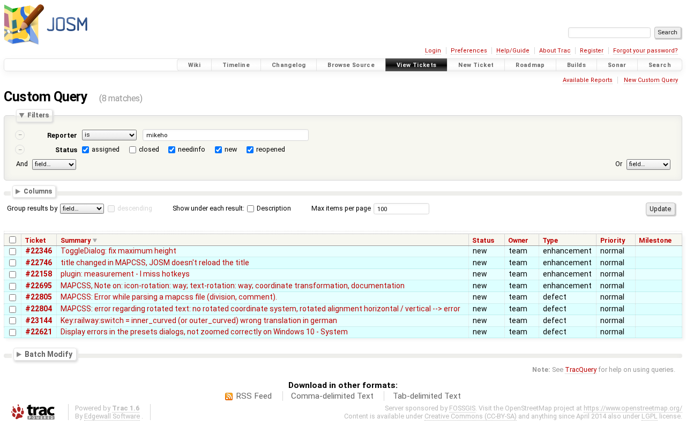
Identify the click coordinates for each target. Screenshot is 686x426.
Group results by (32, 208)
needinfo (191, 149)
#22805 (38, 297)
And (22, 164)
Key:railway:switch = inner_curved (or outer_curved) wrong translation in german (199, 320)
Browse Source (351, 65)
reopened (270, 149)
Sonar (617, 65)
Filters (38, 115)
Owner (518, 240)
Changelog (288, 65)
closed (149, 149)
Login (433, 50)
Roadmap (530, 65)
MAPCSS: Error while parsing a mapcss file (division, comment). (169, 297)
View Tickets (417, 65)
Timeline (236, 65)
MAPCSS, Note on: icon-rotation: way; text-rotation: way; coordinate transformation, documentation (233, 285)
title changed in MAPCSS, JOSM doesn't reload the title (155, 262)
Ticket (35, 240)
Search (659, 65)
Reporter (62, 135)
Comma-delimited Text (332, 396)
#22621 (38, 331)
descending (134, 208)
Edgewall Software (112, 416)
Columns (38, 192)
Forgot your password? (645, 50)
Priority (612, 240)
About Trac (555, 50)
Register (591, 50)
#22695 (38, 285)
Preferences (469, 50)
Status (66, 150)
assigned (106, 149)
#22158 (38, 274)
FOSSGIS (462, 408)
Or (618, 164)
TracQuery (580, 369)
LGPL (650, 416)
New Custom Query (651, 80)
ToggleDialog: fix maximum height (118, 250)
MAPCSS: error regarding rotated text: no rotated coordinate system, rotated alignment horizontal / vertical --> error (260, 308)
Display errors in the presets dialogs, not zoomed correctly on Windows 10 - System (204, 331)
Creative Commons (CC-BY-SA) (470, 416)
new (231, 149)
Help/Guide (513, 50)
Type (550, 240)
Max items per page (341, 208)
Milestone (655, 240)
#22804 (38, 308)
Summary (76, 240)
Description (273, 208)
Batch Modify (48, 353)
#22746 (38, 262)
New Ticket (476, 65)
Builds (576, 65)
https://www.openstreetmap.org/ (633, 408)
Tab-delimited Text (427, 396)
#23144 (38, 320)
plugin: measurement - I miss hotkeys (125, 274)
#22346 (38, 250)
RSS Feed (254, 396)
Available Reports (588, 80)
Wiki (194, 65)
